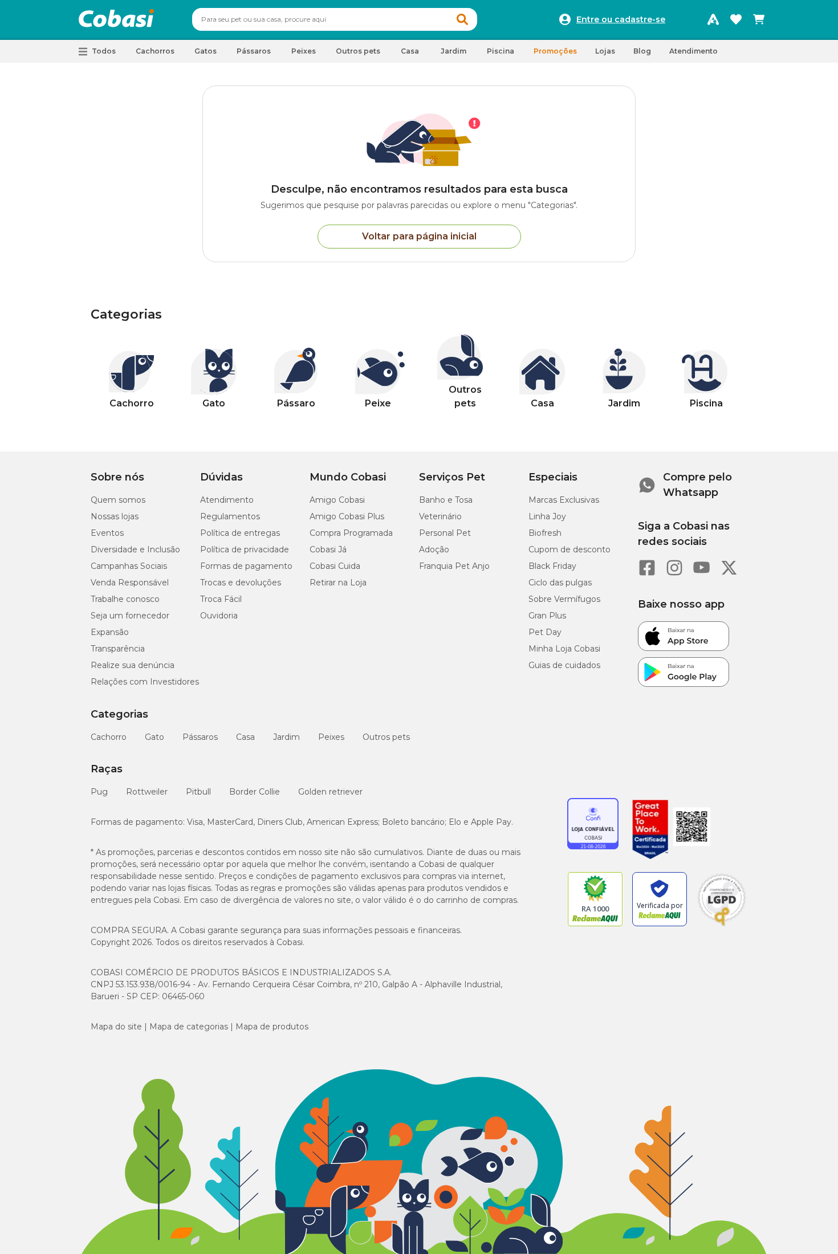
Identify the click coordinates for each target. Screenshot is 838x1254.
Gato (154, 737)
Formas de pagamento (246, 566)
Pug (99, 792)
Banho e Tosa (446, 500)
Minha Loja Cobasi (564, 649)
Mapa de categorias (188, 1026)
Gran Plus (547, 615)
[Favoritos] (736, 19)
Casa (245, 737)
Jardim (286, 737)
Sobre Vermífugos (564, 599)
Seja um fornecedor (130, 615)
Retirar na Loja (338, 582)
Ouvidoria (219, 615)
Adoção (434, 549)
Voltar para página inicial (419, 236)
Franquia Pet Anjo (454, 566)
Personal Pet (445, 533)
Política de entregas (240, 533)
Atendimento (693, 51)
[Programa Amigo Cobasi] (713, 19)
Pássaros (200, 737)
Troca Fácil (221, 599)
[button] (462, 19)
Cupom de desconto (569, 549)
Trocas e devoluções (240, 582)
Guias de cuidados (564, 665)
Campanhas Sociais (129, 566)
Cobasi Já (328, 549)
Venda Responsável (130, 582)
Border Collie (254, 792)
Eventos (107, 533)
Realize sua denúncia (132, 665)
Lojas (605, 51)
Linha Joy (547, 516)
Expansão (110, 632)
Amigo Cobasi (337, 500)
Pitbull (198, 792)
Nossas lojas (115, 516)
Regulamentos (230, 516)
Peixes (331, 737)
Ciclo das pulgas (560, 582)
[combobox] (334, 19)
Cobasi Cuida (335, 566)
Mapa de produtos (271, 1026)
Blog (642, 51)
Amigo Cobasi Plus (347, 516)
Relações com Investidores (145, 682)
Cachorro (109, 737)
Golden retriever (330, 792)
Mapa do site (116, 1026)
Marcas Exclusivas (563, 500)
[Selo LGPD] (721, 926)
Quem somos (118, 500)
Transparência (118, 649)
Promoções (555, 51)
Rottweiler (147, 792)
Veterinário (440, 516)
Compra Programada (351, 533)
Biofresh (545, 533)
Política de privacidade (244, 549)
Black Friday (552, 566)
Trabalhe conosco (125, 599)
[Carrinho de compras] (759, 19)
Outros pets (386, 737)
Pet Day (545, 632)
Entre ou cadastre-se (620, 19)
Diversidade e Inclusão (135, 549)
